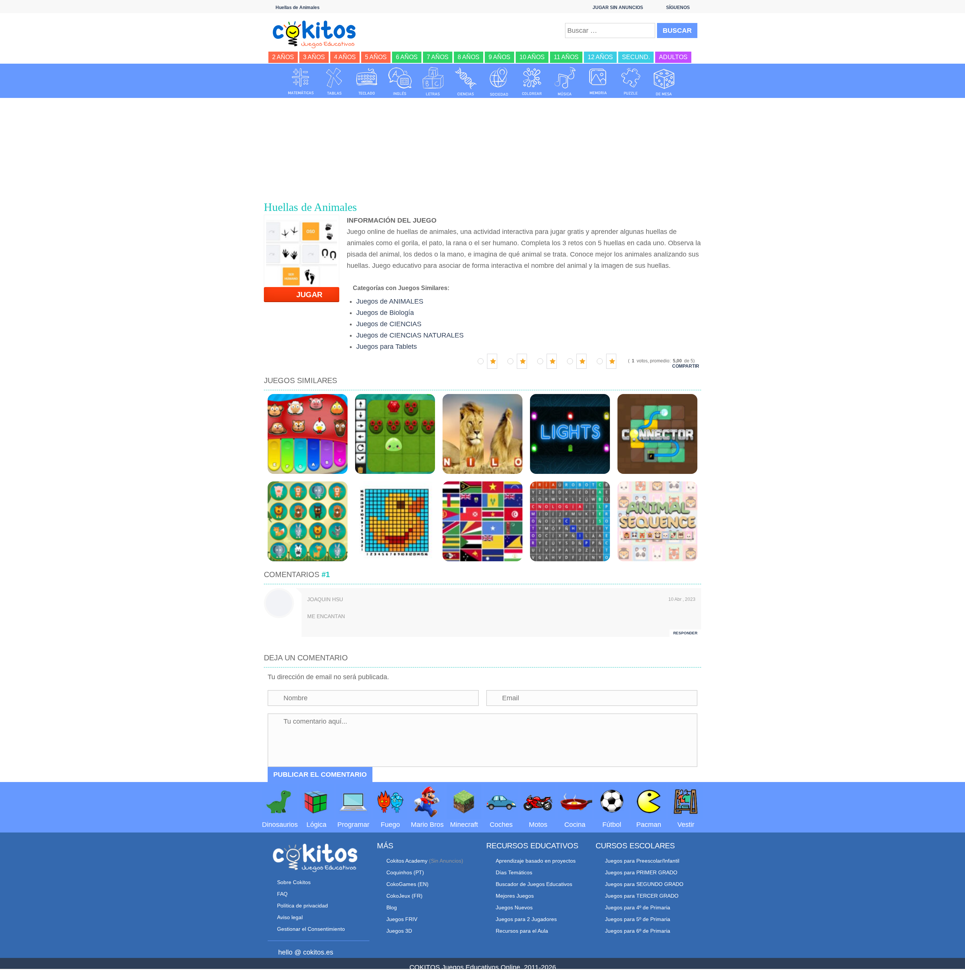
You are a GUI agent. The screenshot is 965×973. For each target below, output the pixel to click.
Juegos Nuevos (514, 907)
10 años (532, 57)
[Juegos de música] (565, 81)
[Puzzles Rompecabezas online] (631, 81)
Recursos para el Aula (522, 931)
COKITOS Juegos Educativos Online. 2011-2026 (482, 967)
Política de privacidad (302, 906)
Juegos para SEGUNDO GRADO (644, 884)
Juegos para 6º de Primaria (637, 931)
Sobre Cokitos (294, 882)
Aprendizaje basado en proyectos (536, 861)
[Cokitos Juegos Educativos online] (318, 33)
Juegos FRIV (401, 919)
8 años (468, 57)
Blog (391, 907)
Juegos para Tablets (386, 346)
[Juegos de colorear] (531, 81)
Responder (685, 633)
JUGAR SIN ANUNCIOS (618, 7)
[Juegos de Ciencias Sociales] (499, 81)
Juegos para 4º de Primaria (637, 907)
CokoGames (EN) (407, 884)
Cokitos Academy (406, 861)
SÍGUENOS (678, 7)
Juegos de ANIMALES (389, 301)
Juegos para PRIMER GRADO (641, 872)
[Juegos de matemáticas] (300, 81)
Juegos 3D (399, 931)
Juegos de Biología (385, 312)
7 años (438, 57)
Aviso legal (290, 917)
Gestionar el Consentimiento (311, 929)
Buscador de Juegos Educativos (534, 884)
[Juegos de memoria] (598, 81)
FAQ (282, 894)
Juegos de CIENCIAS (388, 324)
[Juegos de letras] (433, 81)
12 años (600, 57)
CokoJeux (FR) (404, 896)
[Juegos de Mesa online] (664, 81)
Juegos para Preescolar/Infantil (642, 861)
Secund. (636, 57)
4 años (345, 57)
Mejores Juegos (515, 896)
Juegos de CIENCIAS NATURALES (410, 335)
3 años (314, 57)
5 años (376, 57)
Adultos (673, 57)
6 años (407, 57)
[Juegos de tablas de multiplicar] (334, 81)
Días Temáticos (514, 872)
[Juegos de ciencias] (465, 81)
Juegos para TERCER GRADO (642, 896)
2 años (283, 57)
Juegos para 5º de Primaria (637, 919)
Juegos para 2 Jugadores (526, 919)
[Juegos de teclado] (366, 81)
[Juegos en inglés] (399, 81)
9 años (499, 57)
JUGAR (304, 294)
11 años (566, 57)
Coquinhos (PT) (405, 872)
